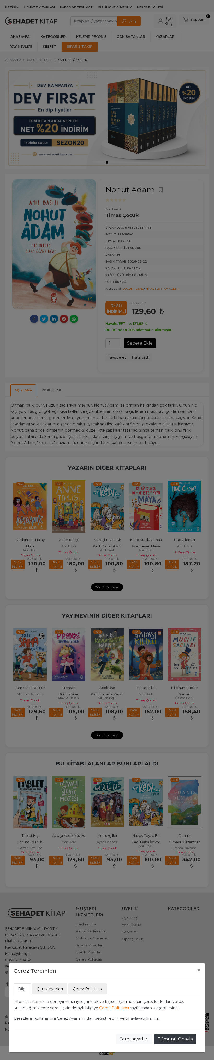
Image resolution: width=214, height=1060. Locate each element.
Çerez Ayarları (134, 1039)
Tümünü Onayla (175, 1039)
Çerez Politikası (114, 1008)
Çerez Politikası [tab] (88, 989)
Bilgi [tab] (22, 989)
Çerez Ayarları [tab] (50, 989)
